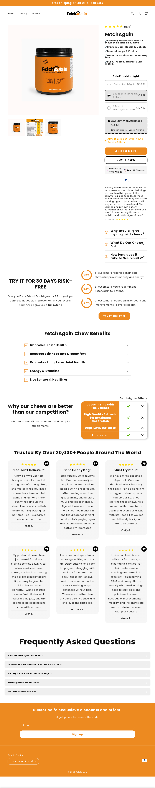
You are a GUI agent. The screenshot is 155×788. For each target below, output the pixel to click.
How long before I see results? (23, 682)
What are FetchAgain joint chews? (25, 655)
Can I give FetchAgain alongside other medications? (35, 664)
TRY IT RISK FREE (114, 316)
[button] (132, 13)
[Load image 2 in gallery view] (34, 127)
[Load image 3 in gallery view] (53, 127)
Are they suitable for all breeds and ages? (30, 673)
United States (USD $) (22, 761)
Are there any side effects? (22, 691)
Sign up (77, 734)
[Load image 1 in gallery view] (16, 127)
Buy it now (126, 160)
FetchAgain (81, 772)
